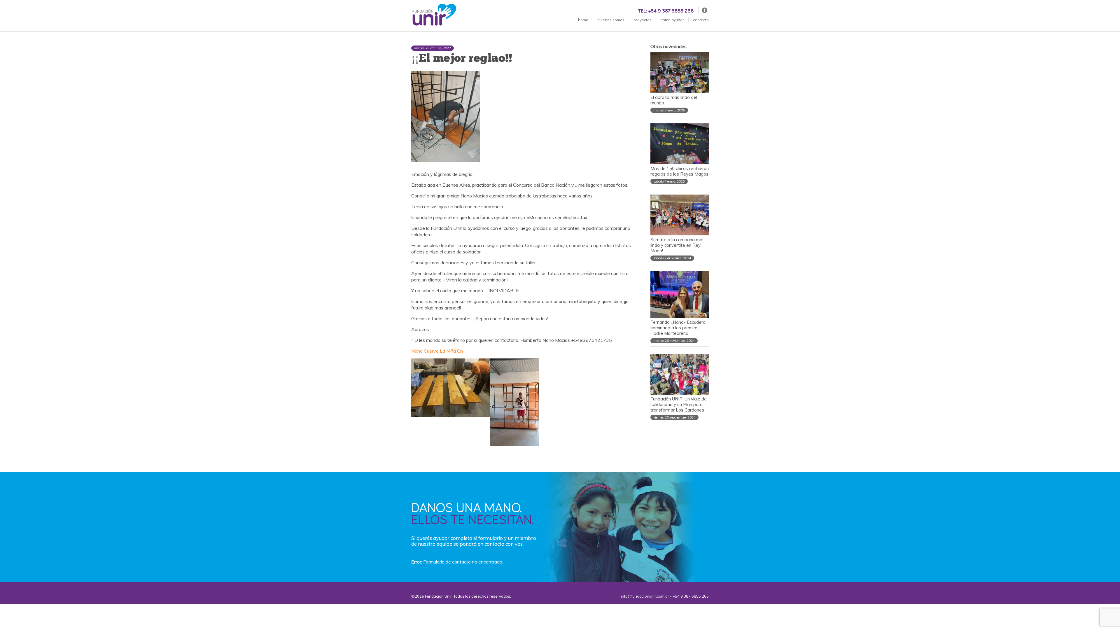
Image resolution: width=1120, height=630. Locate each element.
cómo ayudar (672, 20)
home (583, 20)
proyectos (643, 20)
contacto (701, 20)
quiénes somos (610, 20)
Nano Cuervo (425, 351)
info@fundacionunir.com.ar (645, 596)
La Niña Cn (451, 351)
